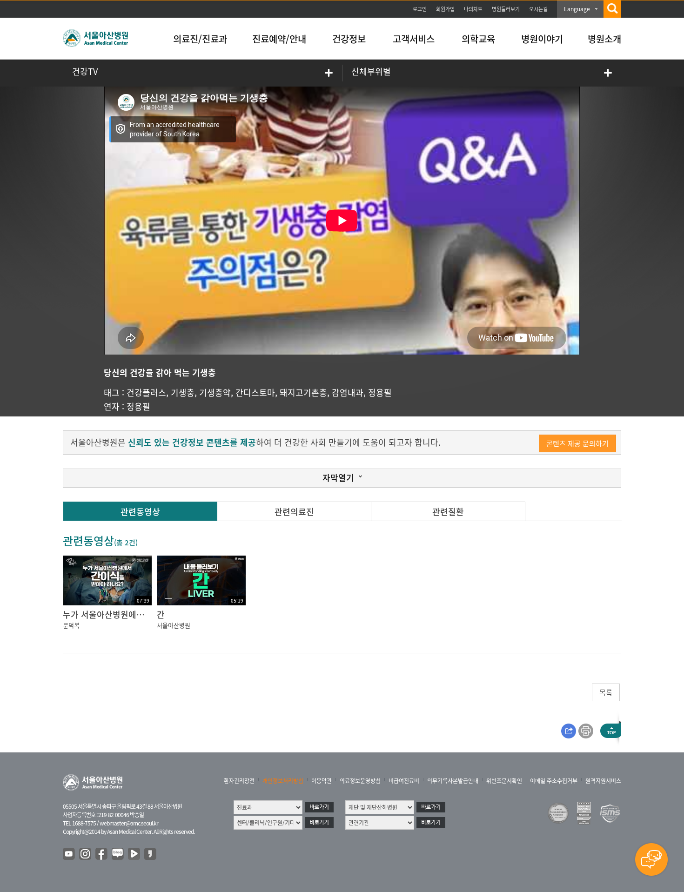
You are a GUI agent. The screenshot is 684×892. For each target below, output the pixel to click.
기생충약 (215, 392)
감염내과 (347, 392)
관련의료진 (294, 511)
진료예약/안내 (279, 39)
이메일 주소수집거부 (553, 781)
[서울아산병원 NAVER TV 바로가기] (134, 854)
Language (577, 9)
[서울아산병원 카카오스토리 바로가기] (150, 854)
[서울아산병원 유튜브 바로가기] (69, 854)
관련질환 (448, 511)
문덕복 (71, 625)
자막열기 (338, 477)
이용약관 (321, 781)
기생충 (182, 392)
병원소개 (604, 39)
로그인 (420, 9)
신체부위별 (371, 71)
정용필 (380, 392)
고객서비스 (414, 39)
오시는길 (538, 9)
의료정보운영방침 (360, 781)
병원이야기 (542, 39)
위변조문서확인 (504, 781)
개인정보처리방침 (282, 781)
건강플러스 (146, 392)
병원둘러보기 (506, 9)
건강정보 (349, 39)
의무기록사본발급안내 (452, 781)
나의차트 (473, 9)
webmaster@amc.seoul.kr (129, 823)
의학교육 (478, 39)
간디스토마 (255, 392)
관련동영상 (140, 511)
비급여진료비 (404, 781)
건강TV (85, 71)
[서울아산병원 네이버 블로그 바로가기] (118, 854)
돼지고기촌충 (303, 392)
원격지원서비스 (603, 781)
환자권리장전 (239, 781)
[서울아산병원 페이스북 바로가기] (101, 854)
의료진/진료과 (200, 39)
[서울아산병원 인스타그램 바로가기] (85, 854)
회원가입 (445, 9)
